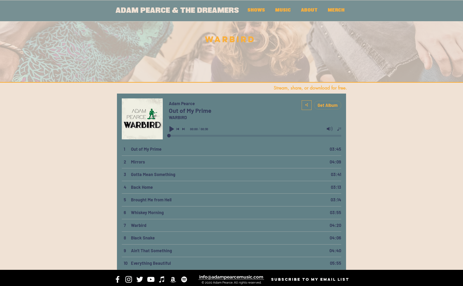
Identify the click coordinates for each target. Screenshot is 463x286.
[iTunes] (161, 279)
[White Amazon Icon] (173, 279)
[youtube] (150, 279)
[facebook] (117, 279)
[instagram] (128, 279)
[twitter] (139, 279)
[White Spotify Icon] (184, 279)
